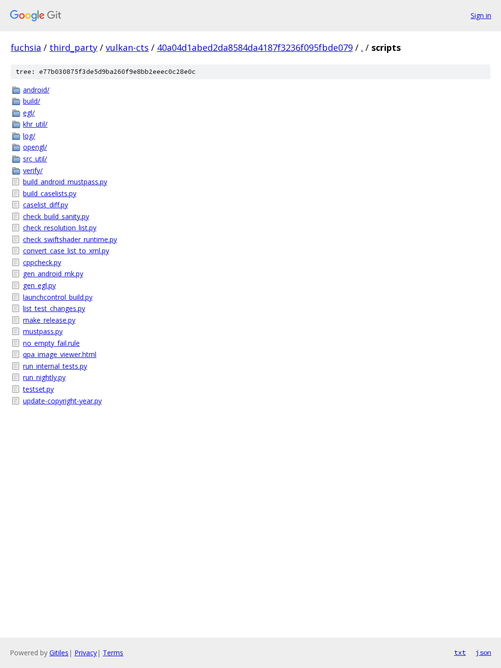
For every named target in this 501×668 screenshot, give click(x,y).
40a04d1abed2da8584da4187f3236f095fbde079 (255, 47)
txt (460, 652)
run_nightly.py (44, 377)
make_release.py (49, 320)
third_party (73, 47)
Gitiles (58, 652)
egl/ (29, 112)
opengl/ (35, 147)
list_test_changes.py (54, 308)
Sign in (481, 15)
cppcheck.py (42, 262)
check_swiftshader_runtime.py (70, 239)
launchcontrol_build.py (57, 297)
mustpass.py (43, 331)
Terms (113, 652)
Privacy (85, 652)
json (483, 652)
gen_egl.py (39, 285)
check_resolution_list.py (59, 227)
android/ (36, 89)
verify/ (33, 170)
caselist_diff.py (45, 204)
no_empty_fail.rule (51, 343)
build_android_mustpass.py (65, 181)
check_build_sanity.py (56, 216)
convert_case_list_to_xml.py (66, 250)
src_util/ (35, 158)
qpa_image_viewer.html (59, 354)
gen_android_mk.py (53, 273)
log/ (29, 135)
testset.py (38, 389)
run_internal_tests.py (55, 366)
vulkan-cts (127, 47)
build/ (31, 101)
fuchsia (26, 47)
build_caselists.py (49, 193)
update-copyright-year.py (62, 400)
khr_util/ (35, 124)
